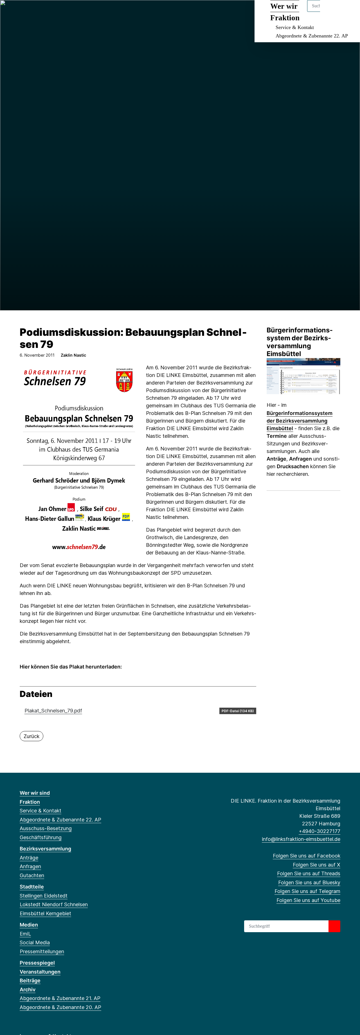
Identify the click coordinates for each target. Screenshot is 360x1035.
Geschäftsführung (41, 837)
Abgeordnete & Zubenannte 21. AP (60, 998)
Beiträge (30, 980)
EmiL (25, 934)
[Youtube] (69, 12)
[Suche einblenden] (332, 11)
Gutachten (32, 875)
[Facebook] (23, 12)
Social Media (35, 942)
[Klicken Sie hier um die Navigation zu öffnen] (348, 11)
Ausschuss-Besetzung (46, 828)
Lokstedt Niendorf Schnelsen (54, 904)
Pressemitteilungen (42, 951)
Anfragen (30, 866)
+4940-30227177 (319, 831)
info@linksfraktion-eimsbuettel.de (301, 839)
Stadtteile (32, 887)
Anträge (29, 858)
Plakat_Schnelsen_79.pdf (53, 711)
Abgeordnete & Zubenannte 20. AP (60, 1007)
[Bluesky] (50, 12)
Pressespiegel (37, 963)
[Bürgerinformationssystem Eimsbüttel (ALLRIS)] (303, 375)
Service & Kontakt (295, 27)
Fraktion (30, 802)
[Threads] (41, 12)
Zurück (31, 736)
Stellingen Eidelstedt (44, 896)
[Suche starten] (334, 926)
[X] (32, 12)
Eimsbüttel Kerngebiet (45, 913)
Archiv (27, 989)
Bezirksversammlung (45, 849)
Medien (29, 925)
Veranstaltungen (40, 972)
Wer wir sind (35, 793)
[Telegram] (60, 12)
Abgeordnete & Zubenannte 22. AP (312, 36)
